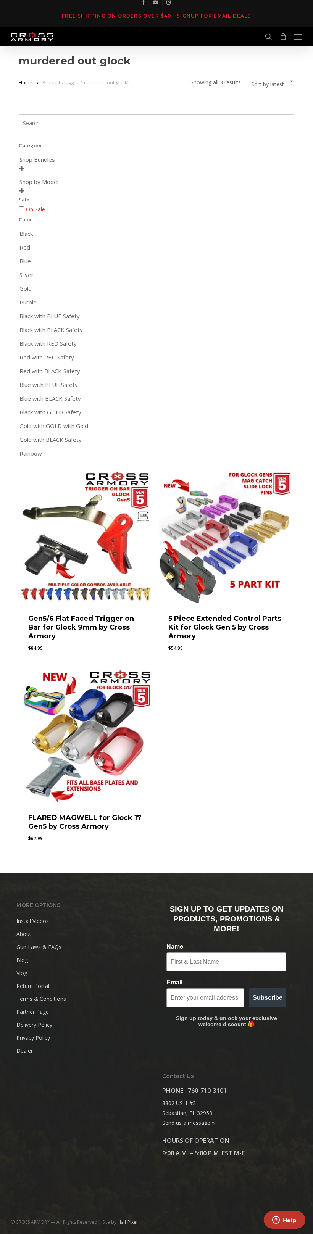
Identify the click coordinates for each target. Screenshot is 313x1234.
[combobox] (271, 84)
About (23, 934)
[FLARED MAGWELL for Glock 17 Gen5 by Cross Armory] (86, 735)
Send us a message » (188, 1122)
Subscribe (267, 997)
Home (25, 82)
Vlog (21, 972)
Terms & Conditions (41, 998)
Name (174, 946)
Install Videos (32, 921)
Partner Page (32, 1011)
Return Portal (32, 985)
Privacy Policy (33, 1037)
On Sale (35, 209)
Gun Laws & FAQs (38, 946)
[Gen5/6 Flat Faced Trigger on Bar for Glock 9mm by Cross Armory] (86, 536)
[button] (298, 36)
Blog (22, 959)
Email (174, 982)
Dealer (24, 1050)
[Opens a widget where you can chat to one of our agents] (284, 1220)
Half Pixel (127, 1222)
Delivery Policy (34, 1024)
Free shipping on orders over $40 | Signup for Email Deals (156, 16)
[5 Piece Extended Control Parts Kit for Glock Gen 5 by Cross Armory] (226, 536)
